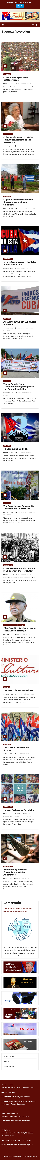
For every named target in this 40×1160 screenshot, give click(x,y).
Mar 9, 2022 (9, 146)
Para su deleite (8, 1067)
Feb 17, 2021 (9, 634)
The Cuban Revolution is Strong (16, 749)
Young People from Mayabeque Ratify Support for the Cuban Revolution (19, 387)
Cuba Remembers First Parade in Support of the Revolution (19, 569)
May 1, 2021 (9, 328)
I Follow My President (10, 625)
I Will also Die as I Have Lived (18, 690)
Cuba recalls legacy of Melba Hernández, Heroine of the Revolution (18, 140)
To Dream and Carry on (15, 449)
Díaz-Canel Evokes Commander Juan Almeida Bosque (19, 629)
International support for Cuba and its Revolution (19, 263)
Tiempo (6, 1061)
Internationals (8, 258)
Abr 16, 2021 (9, 452)
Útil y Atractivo (8, 1056)
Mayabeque (7, 74)
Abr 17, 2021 (9, 393)
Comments (7, 687)
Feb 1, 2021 (9, 694)
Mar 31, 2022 (9, 83)
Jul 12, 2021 (9, 268)
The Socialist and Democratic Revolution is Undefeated (18, 507)
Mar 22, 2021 (9, 574)
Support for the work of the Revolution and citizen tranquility (18, 202)
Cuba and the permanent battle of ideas (16, 78)
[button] (33, 25)
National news (8, 134)
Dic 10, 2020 (9, 754)
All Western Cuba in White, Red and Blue (19, 323)
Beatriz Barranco (23, 813)
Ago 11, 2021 (9, 208)
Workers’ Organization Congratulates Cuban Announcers (15, 872)
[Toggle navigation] (18, 25)
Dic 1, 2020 (9, 878)
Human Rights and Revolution (19, 810)
